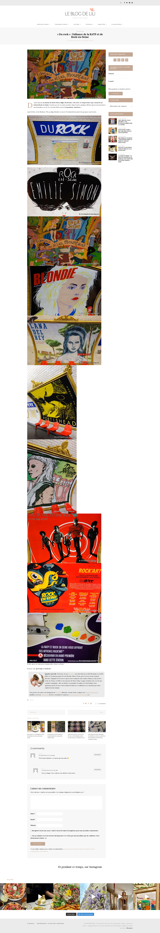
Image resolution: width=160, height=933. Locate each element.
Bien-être (101, 24)
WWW (40, 753)
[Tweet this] (86, 703)
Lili (43, 768)
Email (32, 819)
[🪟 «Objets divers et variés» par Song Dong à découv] (146, 896)
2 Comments (102, 703)
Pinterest (78, 695)
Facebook (72, 695)
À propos (30, 923)
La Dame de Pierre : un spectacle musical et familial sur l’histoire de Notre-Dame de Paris (125, 158)
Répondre (97, 754)
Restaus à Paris (42, 24)
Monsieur (72, 674)
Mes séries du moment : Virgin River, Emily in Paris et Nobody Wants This (125, 140)
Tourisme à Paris (61, 24)
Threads (84, 695)
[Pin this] (91, 703)
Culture (76, 24)
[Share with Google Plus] (88, 703)
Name (32, 813)
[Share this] (83, 703)
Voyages (89, 24)
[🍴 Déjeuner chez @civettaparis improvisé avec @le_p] (13, 896)
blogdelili (58, 692)
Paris (31, 700)
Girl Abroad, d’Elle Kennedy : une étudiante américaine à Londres (125, 122)
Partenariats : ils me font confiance (50, 923)
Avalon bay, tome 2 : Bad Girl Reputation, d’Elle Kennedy (125, 131)
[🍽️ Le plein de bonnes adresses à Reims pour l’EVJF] (66, 896)
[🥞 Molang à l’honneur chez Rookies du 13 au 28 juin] (40, 896)
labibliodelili (45, 695)
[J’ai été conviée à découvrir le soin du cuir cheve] (120, 896)
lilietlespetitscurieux (91, 692)
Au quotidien (116, 24)
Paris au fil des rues (75, 40)
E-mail (111, 81)
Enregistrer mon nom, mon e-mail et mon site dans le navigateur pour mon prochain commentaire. (65, 830)
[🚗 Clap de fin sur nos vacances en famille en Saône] (93, 896)
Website (33, 825)
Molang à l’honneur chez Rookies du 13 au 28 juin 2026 (125, 149)
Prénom (111, 73)
